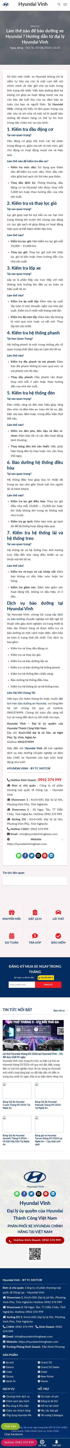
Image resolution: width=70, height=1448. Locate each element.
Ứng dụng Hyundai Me (18, 1415)
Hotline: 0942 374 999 (19, 1442)
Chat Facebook (13, 1434)
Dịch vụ (35, 26)
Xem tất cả (59, 1011)
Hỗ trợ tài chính (50, 1406)
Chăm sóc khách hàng (18, 1410)
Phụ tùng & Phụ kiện (17, 1406)
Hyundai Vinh (33, 4)
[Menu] (65, 4)
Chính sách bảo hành (17, 1401)
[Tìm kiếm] (59, 4)
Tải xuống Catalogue (52, 1415)
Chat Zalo (10, 1426)
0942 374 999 (49, 780)
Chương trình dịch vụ (18, 1396)
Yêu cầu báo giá (49, 1410)
